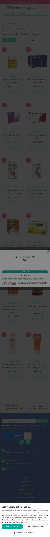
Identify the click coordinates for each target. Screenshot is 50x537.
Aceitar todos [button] (12, 526)
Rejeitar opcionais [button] (36, 526)
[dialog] (25, 520)
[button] (25, 532)
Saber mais (24, 522)
